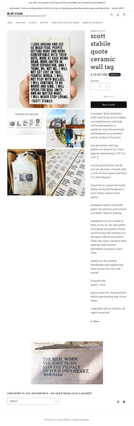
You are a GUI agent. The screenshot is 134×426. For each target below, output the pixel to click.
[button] (111, 14)
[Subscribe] (56, 401)
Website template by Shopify (76, 420)
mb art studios (57, 420)
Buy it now (108, 104)
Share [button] (96, 321)
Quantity (95, 81)
